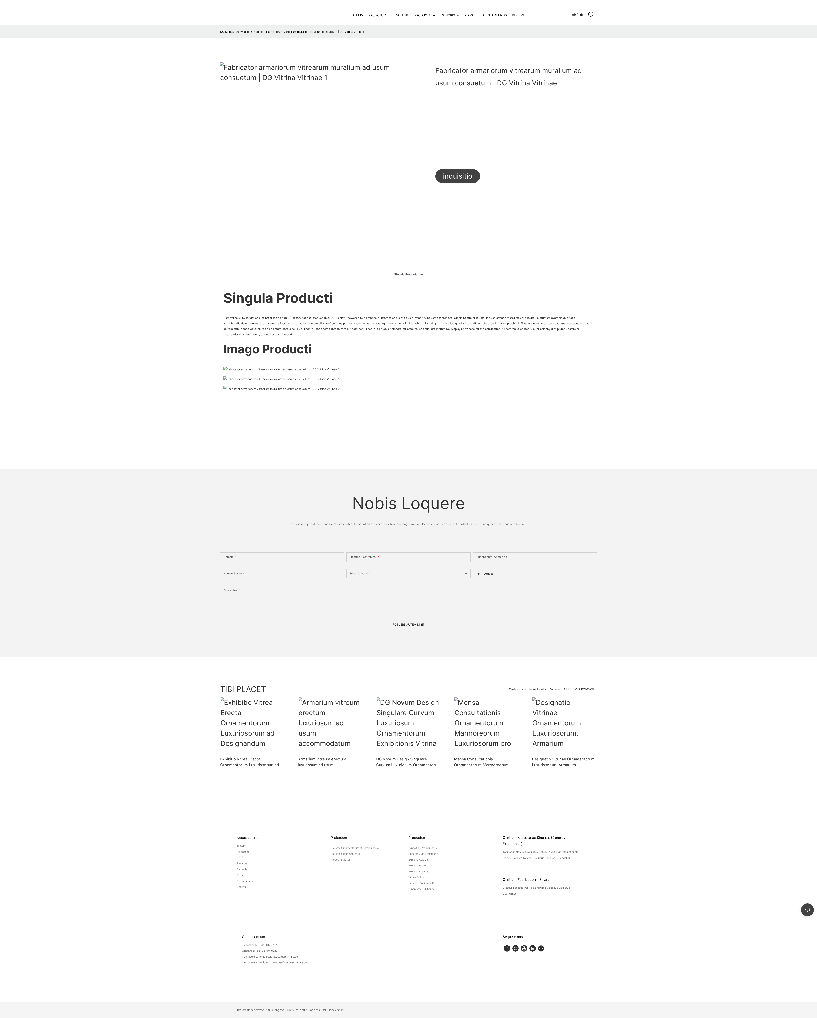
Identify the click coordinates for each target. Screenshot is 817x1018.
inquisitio (457, 176)
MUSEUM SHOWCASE (579, 689)
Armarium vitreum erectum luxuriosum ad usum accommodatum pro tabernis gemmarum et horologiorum (324, 762)
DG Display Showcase (234, 31)
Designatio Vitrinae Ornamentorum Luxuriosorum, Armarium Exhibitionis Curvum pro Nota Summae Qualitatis (563, 762)
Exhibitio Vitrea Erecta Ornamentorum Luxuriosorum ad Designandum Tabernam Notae (249, 762)
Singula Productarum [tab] (408, 274)
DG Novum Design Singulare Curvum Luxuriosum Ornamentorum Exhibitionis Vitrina (408, 762)
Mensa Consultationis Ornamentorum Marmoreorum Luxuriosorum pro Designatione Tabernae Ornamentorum (482, 762)
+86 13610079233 (269, 944)
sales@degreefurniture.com (283, 956)
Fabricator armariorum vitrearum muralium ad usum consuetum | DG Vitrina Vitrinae (309, 31)
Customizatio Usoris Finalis (527, 689)
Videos (555, 689)
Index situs (336, 1010)
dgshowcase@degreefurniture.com (288, 962)
